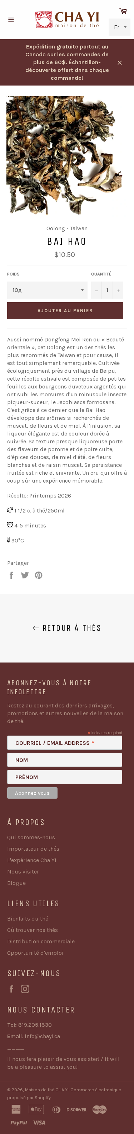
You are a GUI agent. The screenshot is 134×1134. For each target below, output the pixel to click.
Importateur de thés (33, 848)
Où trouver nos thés (32, 930)
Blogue (16, 883)
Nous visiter (23, 871)
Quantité (101, 274)
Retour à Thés (71, 628)
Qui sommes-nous (31, 837)
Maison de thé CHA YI (47, 1089)
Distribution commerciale (41, 941)
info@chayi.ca (42, 1036)
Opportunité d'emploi (35, 952)
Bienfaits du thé (27, 918)
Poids (13, 274)
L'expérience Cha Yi (31, 860)
